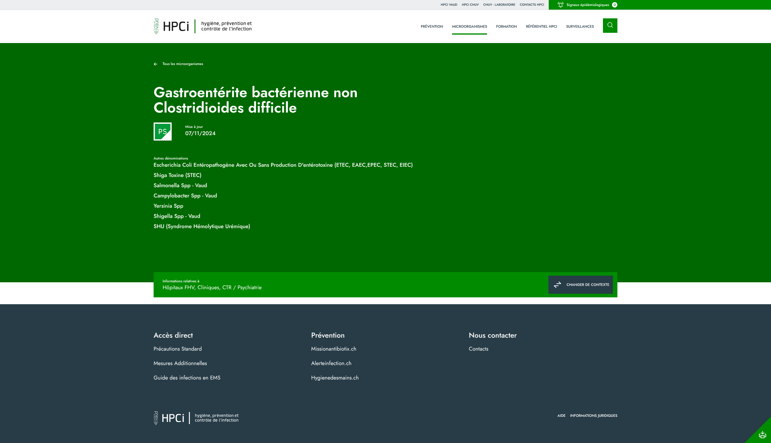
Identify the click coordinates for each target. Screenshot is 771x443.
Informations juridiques (593, 415)
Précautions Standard (178, 349)
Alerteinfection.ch (331, 363)
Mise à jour (194, 126)
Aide (561, 415)
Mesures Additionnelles (180, 363)
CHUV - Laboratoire (499, 4)
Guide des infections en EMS (187, 378)
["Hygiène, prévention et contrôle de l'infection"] (203, 26)
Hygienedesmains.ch (335, 378)
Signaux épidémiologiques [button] (591, 5)
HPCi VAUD (449, 4)
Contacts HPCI (532, 4)
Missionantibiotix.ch (333, 349)
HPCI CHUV (470, 4)
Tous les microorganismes (183, 64)
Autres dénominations (171, 158)
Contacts (479, 349)
